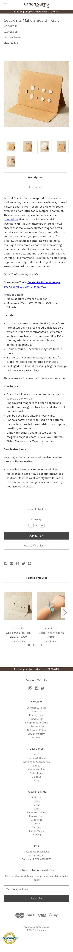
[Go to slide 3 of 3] (40, 645)
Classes (36, 776)
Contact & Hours (36, 707)
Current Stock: (36, 509)
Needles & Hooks (36, 758)
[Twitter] (23, 563)
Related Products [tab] (36, 577)
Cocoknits (37, 819)
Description (35, 177)
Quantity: (36, 519)
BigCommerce (42, 927)
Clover (36, 823)
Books (36, 765)
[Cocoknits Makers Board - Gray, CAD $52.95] (18, 605)
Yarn (36, 754)
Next (64, 612)
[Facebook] (5, 563)
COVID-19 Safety (36, 733)
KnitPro (36, 797)
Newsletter (36, 718)
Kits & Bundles (36, 769)
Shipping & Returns (36, 722)
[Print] (17, 563)
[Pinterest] (29, 563)
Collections (36, 773)
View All (36, 834)
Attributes (35, 187)
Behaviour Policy (36, 730)
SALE (36, 780)
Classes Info (36, 726)
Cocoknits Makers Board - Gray (18, 635)
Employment (36, 715)
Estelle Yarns (36, 831)
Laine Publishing (36, 812)
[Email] (11, 563)
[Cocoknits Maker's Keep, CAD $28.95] (51, 605)
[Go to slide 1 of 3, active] (29, 645)
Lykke (36, 801)
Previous (4, 612)
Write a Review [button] (13, 37)
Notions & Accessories (36, 761)
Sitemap (36, 737)
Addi (36, 808)
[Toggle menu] (5, 5)
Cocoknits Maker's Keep (51, 635)
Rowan (36, 804)
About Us (36, 711)
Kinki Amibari (36, 816)
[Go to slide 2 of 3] (34, 645)
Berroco (36, 827)
